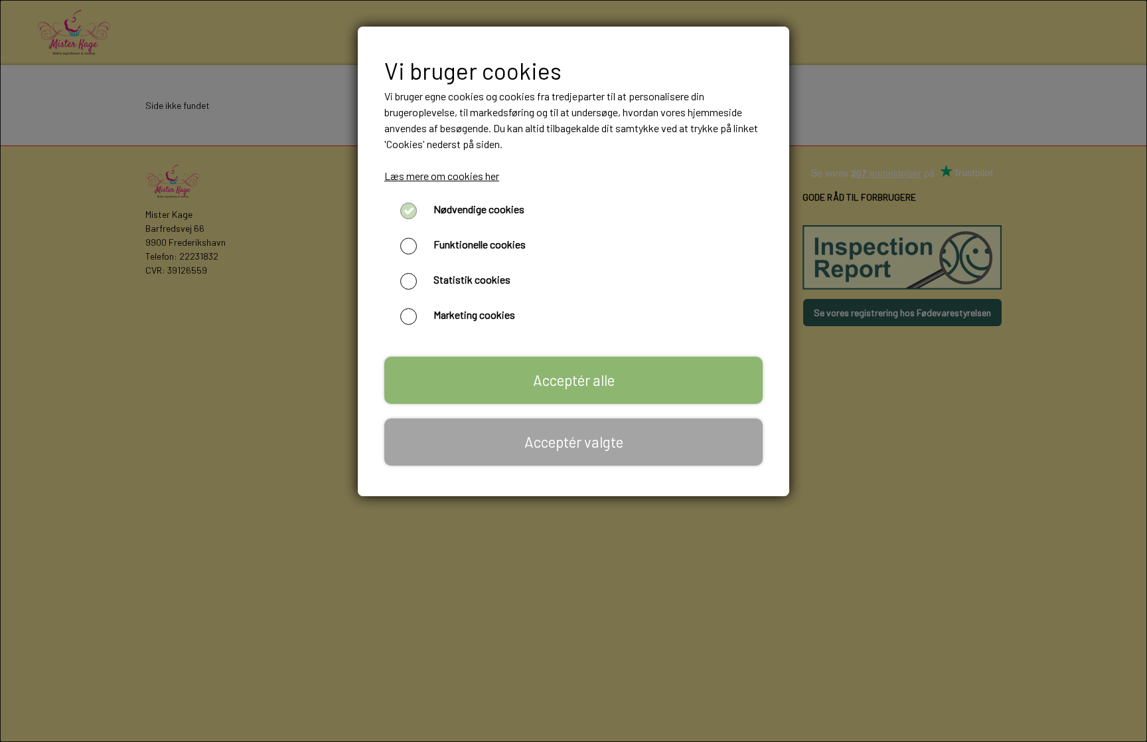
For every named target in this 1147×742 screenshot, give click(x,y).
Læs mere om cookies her (441, 175)
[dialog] (573, 371)
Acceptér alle (574, 380)
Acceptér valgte (573, 441)
